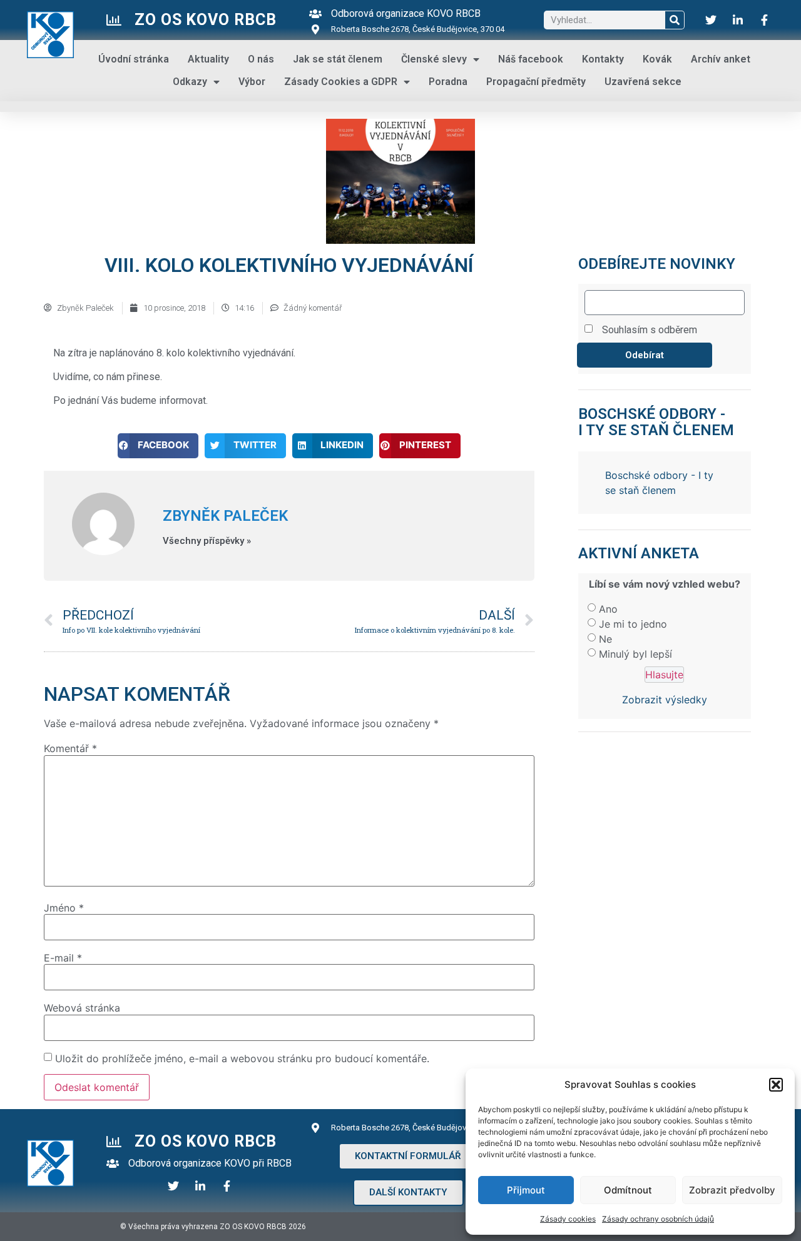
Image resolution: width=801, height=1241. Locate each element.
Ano (608, 574)
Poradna (448, 82)
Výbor (251, 82)
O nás (261, 59)
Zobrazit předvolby (732, 1190)
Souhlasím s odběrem (649, 330)
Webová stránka (82, 1008)
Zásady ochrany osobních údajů (658, 1218)
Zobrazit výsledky (664, 664)
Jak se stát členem (337, 59)
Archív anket (720, 59)
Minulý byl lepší (635, 619)
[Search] (674, 20)
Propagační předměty (536, 82)
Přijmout (526, 1190)
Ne (605, 604)
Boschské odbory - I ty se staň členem (656, 422)
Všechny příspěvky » (207, 541)
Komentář (70, 748)
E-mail (63, 958)
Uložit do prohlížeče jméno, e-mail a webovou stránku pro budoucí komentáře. (242, 1058)
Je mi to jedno (633, 589)
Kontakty (603, 59)
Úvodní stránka (133, 59)
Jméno (64, 908)
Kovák (657, 59)
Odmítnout (628, 1190)
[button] (776, 1084)
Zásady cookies (568, 1218)
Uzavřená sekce (643, 82)
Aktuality (208, 59)
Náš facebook (530, 59)
